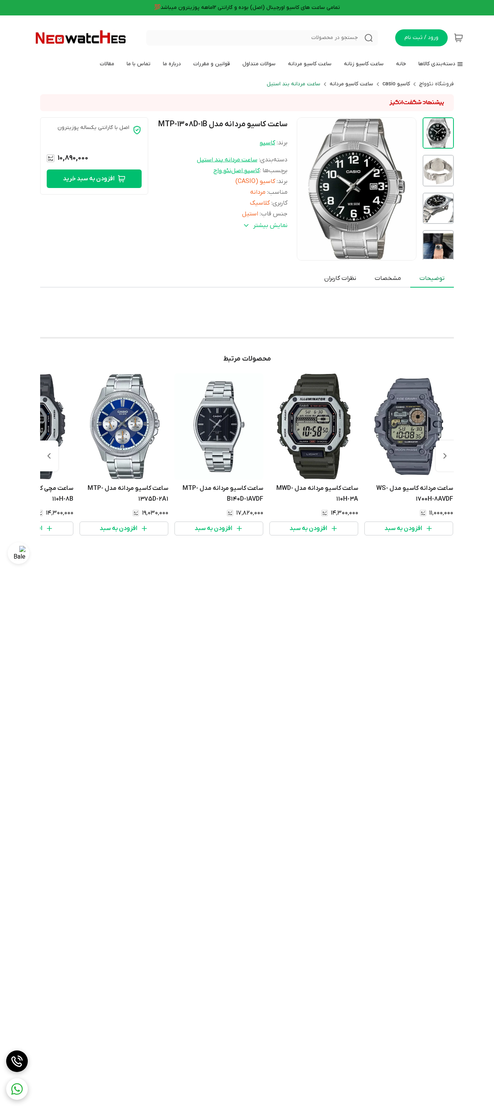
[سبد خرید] (458, 37)
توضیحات (432, 278)
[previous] (445, 455)
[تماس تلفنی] (17, 1061)
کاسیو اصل (245, 170)
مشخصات (388, 278)
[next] (49, 455)
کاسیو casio (396, 84)
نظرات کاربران (340, 278)
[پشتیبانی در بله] (18, 553)
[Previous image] (308, 189)
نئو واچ (222, 170)
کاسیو (267, 143)
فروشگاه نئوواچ (436, 84)
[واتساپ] (17, 1089)
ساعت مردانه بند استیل (293, 84)
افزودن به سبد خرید (89, 179)
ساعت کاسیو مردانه (351, 84)
